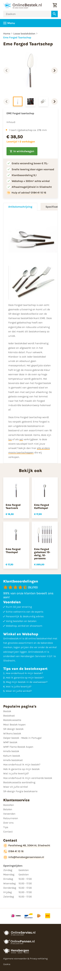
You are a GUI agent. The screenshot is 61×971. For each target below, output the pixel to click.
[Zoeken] (54, 14)
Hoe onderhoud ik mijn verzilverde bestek (27, 777)
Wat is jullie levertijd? (18, 686)
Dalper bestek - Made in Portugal (22, 737)
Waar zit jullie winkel (15, 786)
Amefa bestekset (13, 760)
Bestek (7, 711)
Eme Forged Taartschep (17, 37)
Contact (8, 831)
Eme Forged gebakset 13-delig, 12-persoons (42, 554)
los (10, 439)
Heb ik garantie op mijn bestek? (25, 677)
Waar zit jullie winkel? (19, 690)
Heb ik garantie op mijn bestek (21, 769)
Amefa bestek (11, 751)
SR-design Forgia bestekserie (20, 791)
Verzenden (9, 813)
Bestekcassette (12, 720)
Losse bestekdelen (24, 33)
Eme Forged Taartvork (13, 506)
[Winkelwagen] (55, 5)
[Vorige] (6, 70)
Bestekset (9, 715)
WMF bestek (10, 742)
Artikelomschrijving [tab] (20, 206)
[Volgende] (54, 70)
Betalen (7, 809)
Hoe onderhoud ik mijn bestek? (24, 673)
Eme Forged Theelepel (13, 551)
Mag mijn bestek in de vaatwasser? (26, 682)
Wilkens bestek (12, 733)
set (21, 439)
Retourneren (10, 818)
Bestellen (8, 804)
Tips (5, 827)
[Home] (22, 5)
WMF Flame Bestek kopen (18, 746)
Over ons (8, 822)
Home (6, 33)
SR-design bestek (13, 728)
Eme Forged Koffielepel (41, 506)
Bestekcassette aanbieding (19, 782)
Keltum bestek (11, 755)
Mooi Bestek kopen (14, 724)
